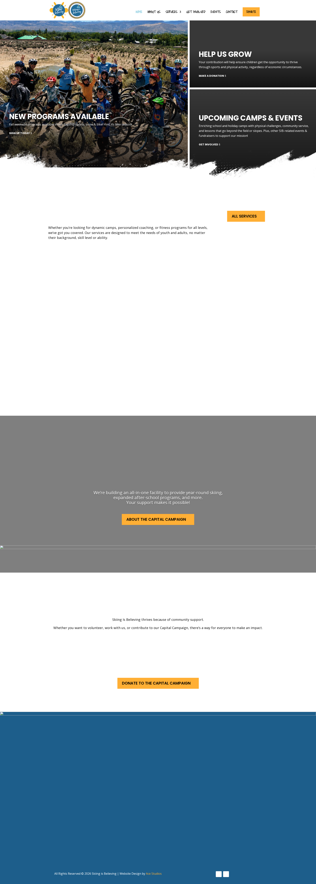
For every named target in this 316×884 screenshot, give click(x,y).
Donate (251, 11)
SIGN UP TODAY (19, 133)
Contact (231, 12)
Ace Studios (154, 874)
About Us (154, 12)
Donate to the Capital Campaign (156, 683)
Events (216, 12)
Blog (114, 832)
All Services (244, 216)
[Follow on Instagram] (226, 874)
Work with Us (159, 645)
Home (139, 12)
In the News (120, 825)
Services (171, 12)
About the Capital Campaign (156, 519)
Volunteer (78, 645)
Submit (23, 862)
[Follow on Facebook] (219, 874)
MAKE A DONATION (211, 76)
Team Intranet (123, 839)
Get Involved (195, 12)
